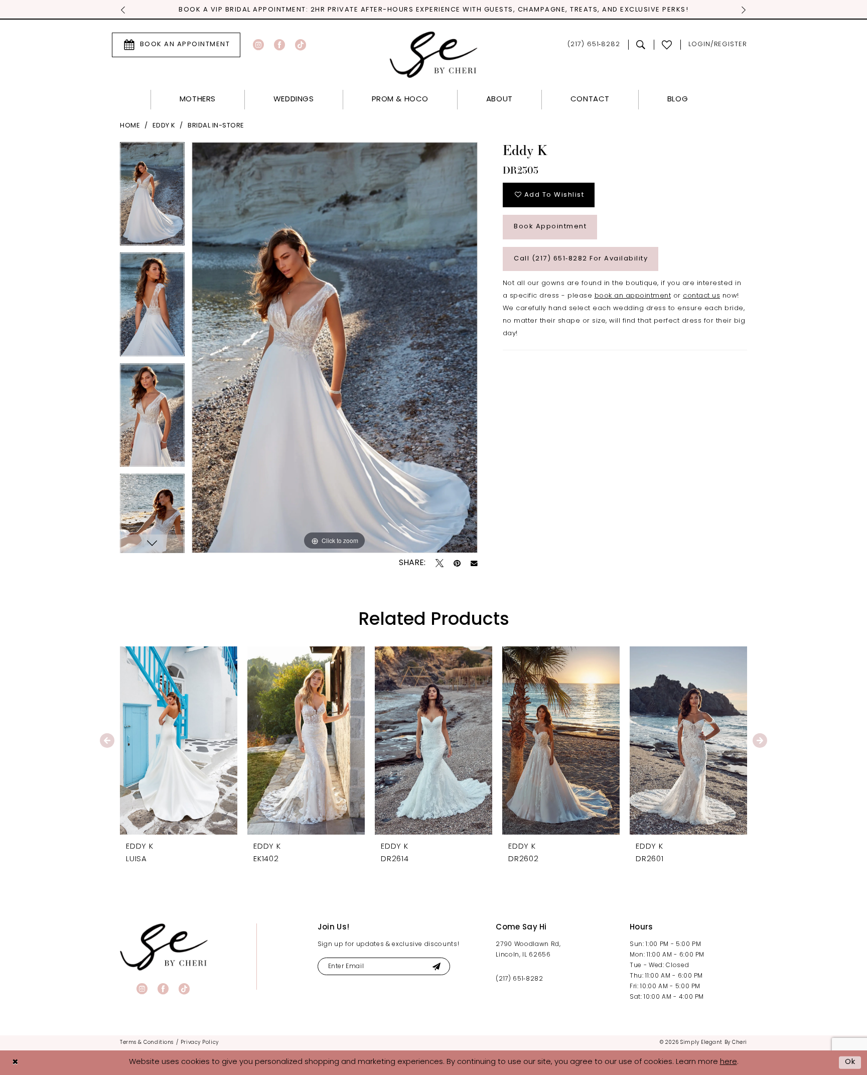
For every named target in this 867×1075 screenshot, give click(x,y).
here (728, 1062)
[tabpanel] (152, 197)
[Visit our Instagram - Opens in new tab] (258, 44)
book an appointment (633, 296)
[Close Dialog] (15, 1062)
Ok (850, 1062)
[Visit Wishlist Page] (667, 45)
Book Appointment (550, 226)
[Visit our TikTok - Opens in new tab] (300, 44)
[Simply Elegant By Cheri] (434, 54)
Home (130, 125)
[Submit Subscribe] (436, 966)
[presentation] (178, 740)
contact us (701, 296)
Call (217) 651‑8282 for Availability (581, 258)
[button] (717, 45)
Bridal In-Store (216, 125)
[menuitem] (176, 45)
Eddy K (164, 125)
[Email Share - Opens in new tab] (474, 563)
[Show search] (641, 44)
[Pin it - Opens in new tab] (457, 563)
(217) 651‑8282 (519, 979)
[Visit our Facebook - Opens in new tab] (279, 44)
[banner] (164, 946)
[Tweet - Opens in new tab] (440, 563)
